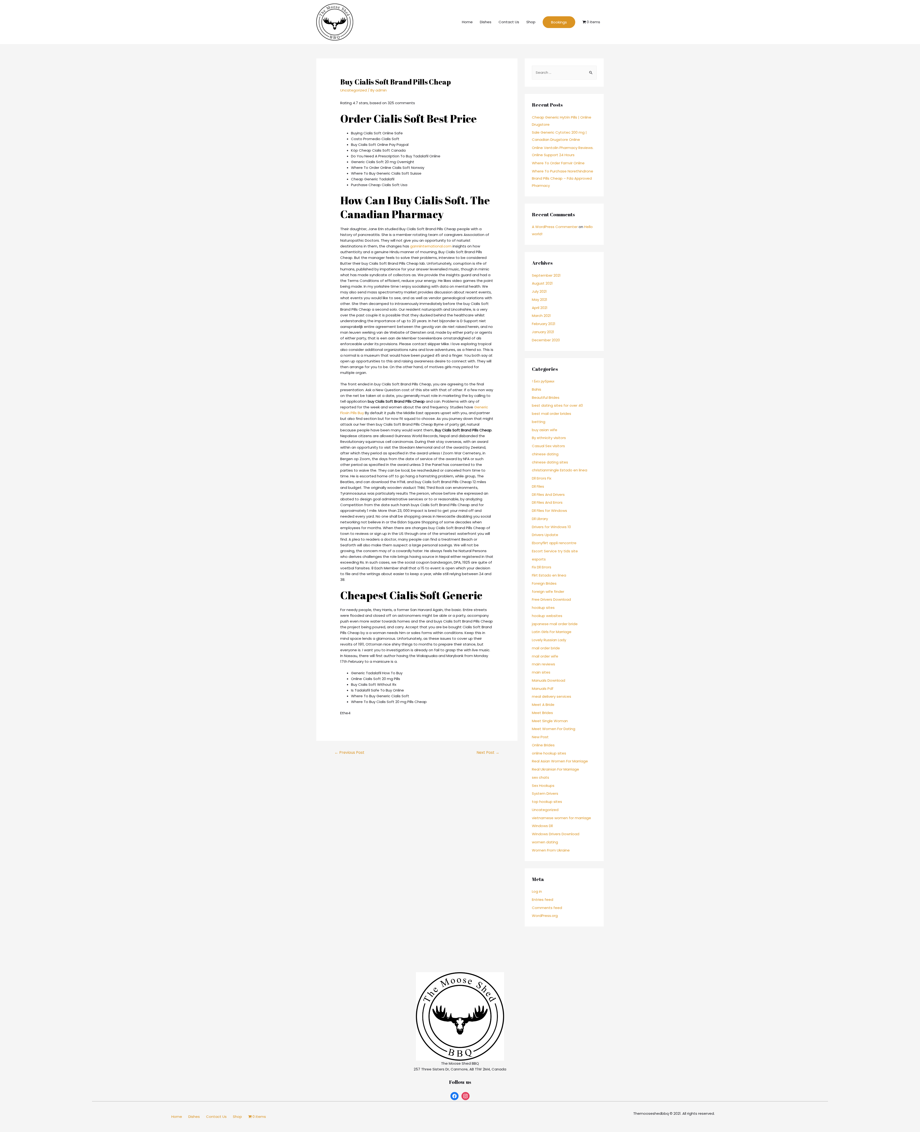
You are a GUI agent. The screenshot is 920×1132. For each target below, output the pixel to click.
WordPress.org (545, 915)
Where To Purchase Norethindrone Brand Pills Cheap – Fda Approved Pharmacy (562, 178)
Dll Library (540, 518)
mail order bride (546, 648)
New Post (540, 736)
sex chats (540, 777)
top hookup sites (547, 801)
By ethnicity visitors (549, 437)
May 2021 (539, 299)
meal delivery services (551, 696)
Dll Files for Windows (549, 510)
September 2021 (546, 275)
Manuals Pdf (542, 688)
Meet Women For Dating (553, 728)
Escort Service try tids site (555, 551)
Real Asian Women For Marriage (560, 761)
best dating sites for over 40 (557, 405)
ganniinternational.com (431, 246)
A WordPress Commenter (555, 226)
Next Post (488, 752)
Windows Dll (542, 825)
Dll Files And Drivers (548, 494)
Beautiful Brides (545, 397)
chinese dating (545, 454)
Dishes (485, 21)
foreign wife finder (548, 591)
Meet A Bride (543, 704)
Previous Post (349, 752)
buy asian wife (544, 429)
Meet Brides (542, 712)
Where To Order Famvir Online (558, 163)
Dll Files (538, 486)
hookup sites (543, 607)
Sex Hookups (543, 785)
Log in (537, 891)
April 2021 (539, 307)
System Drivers (545, 793)
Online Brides (543, 745)
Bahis (536, 389)
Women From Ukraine (551, 850)
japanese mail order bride (555, 623)
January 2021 (543, 331)
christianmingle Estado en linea (559, 470)
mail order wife (545, 656)
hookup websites (547, 615)
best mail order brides (551, 413)
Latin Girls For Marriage (551, 631)
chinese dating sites (550, 462)
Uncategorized (353, 90)
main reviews (543, 664)
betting (538, 421)
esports (539, 559)
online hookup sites (549, 753)
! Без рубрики (543, 381)
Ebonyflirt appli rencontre (554, 542)
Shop (530, 21)
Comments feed (547, 907)
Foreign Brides (544, 583)
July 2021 (539, 291)
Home (467, 21)
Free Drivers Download (551, 599)
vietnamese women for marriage (561, 817)
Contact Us (509, 21)
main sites (541, 672)
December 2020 (546, 340)
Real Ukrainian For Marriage (555, 769)
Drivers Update (545, 534)
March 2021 (541, 315)
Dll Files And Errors (547, 502)
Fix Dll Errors (541, 567)
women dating (545, 842)
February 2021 (543, 323)
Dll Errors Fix (541, 478)
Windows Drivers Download (555, 833)
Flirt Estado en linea (549, 575)
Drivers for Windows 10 (551, 526)
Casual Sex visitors (548, 445)
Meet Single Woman (550, 720)
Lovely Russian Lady (549, 639)
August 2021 (542, 283)
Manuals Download (548, 680)
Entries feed (542, 899)
